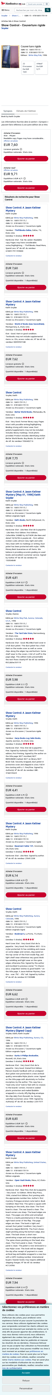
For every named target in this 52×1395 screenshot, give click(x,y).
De (27, 67)
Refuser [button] (26, 1380)
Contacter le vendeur (14, 256)
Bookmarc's (20, 934)
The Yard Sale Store (23, 633)
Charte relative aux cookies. (20, 1359)
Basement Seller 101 (24, 846)
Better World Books (23, 412)
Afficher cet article (11, 141)
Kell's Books (20, 520)
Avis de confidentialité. (12, 1368)
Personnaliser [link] (26, 1388)
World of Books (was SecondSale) (29, 324)
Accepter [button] (26, 1373)
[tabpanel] (24, 120)
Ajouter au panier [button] (26, 158)
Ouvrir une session (35, 4)
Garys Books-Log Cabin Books (27, 738)
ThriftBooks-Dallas (23, 230)
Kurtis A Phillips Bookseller (26, 1055)
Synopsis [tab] (7, 110)
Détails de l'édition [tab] (26, 110)
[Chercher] (47, 10)
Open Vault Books (23, 1180)
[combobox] (30, 10)
